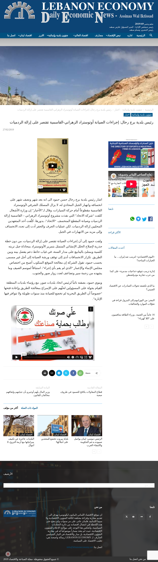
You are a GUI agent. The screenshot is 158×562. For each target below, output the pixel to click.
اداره (129, 35)
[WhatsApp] (80, 373)
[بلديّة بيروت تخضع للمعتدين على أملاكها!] (52, 425)
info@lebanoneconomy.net (80, 547)
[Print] (45, 373)
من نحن (142, 559)
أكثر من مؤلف (10, 408)
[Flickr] (142, 517)
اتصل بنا (11, 35)
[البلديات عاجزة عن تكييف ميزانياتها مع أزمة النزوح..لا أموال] (18, 425)
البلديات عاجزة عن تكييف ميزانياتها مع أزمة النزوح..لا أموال (20, 442)
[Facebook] (73, 373)
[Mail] (133, 517)
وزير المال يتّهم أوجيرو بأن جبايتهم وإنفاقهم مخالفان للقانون (28, 393)
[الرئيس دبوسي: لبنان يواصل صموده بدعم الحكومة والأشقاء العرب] (86, 425)
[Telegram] (59, 373)
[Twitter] (66, 373)
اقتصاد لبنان (26, 35)
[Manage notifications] (8, 554)
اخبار (116, 109)
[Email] (52, 373)
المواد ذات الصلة (29, 408)
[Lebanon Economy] (79, 16)
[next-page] (94, 451)
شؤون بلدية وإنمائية (58, 35)
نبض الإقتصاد (114, 35)
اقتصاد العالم (81, 35)
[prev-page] (99, 451)
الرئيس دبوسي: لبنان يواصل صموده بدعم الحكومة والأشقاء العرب (88, 442)
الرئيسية (141, 35)
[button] (151, 35)
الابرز (41, 35)
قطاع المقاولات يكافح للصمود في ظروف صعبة (81, 393)
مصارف (99, 35)
